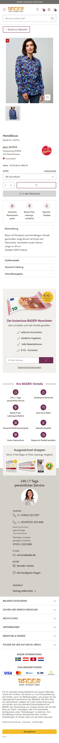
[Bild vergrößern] (47, 97)
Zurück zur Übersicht (17, 29)
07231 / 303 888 (22, 544)
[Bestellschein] (49, 9)
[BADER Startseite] (16, 9)
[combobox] (29, 18)
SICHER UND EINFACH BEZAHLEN (20, 609)
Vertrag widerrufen (23, 590)
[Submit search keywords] (52, 18)
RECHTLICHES (10, 618)
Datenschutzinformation (29, 367)
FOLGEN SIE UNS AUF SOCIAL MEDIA (22, 644)
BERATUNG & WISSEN (14, 636)
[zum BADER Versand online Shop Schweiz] (33, 659)
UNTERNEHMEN (11, 627)
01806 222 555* (30, 515)
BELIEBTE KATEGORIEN (15, 601)
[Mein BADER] (37, 9)
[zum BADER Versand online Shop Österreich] (26, 659)
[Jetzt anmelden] (46, 360)
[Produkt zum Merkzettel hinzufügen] (36, 185)
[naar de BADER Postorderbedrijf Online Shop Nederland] (41, 659)
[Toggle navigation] (4, 9)
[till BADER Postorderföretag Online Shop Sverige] (18, 659)
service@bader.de (26, 555)
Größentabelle (50, 171)
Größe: (6, 171)
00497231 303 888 (32, 522)
